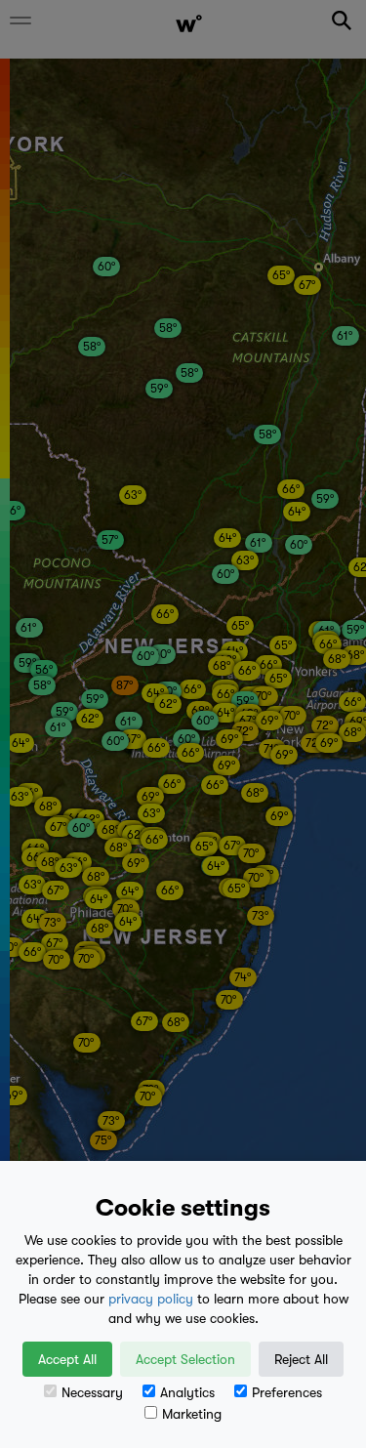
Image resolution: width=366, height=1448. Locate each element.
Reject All (301, 1359)
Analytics (187, 1392)
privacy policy (150, 1298)
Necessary (92, 1392)
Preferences (287, 1392)
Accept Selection (185, 1359)
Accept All (67, 1359)
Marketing (192, 1414)
